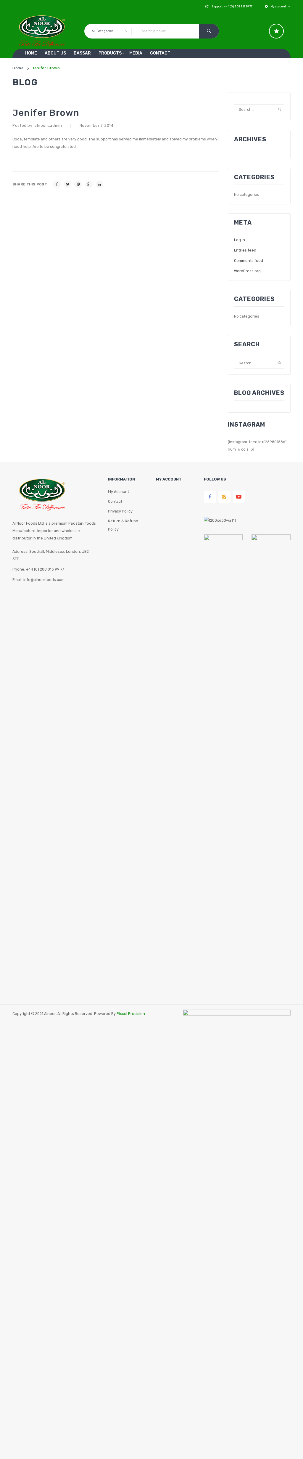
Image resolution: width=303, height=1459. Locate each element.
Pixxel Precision (131, 1013)
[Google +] (89, 184)
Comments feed (248, 260)
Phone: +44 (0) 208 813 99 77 (38, 569)
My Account (118, 491)
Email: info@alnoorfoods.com (38, 579)
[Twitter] (67, 184)
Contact (115, 501)
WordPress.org (247, 271)
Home (18, 68)
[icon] (276, 31)
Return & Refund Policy (123, 525)
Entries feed (245, 250)
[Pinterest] (78, 184)
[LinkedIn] (99, 184)
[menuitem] (31, 53)
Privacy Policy (120, 511)
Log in (239, 240)
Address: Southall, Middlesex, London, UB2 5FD (50, 555)
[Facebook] (57, 184)
